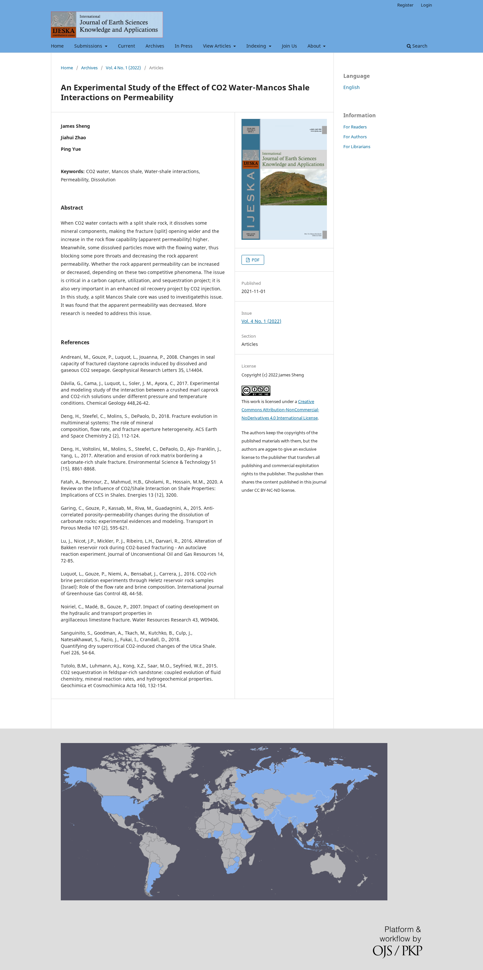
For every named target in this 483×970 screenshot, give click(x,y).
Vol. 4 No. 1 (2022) (123, 68)
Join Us (289, 46)
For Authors (355, 137)
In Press (184, 46)
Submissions (89, 46)
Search (419, 46)
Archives (155, 46)
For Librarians (356, 146)
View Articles (217, 46)
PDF (255, 260)
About (315, 46)
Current (126, 46)
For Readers (355, 127)
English (351, 87)
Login (426, 5)
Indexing (256, 46)
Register (405, 5)
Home (57, 46)
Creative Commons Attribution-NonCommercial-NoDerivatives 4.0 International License (280, 409)
